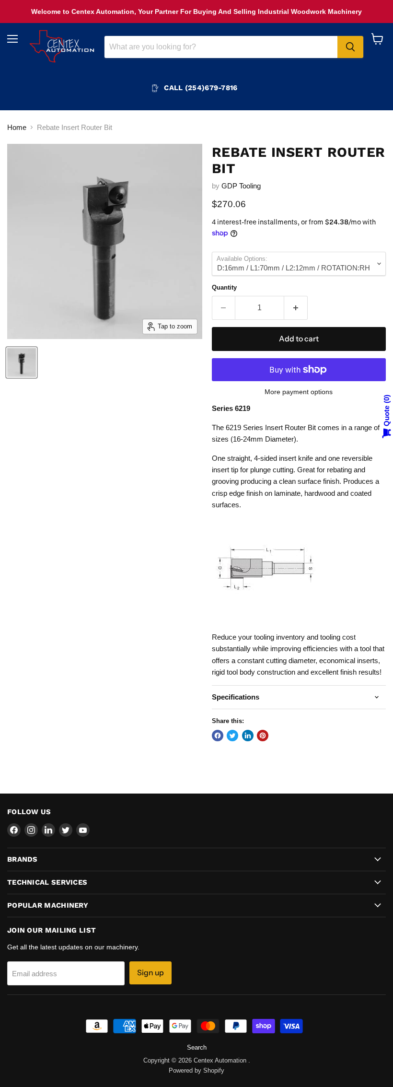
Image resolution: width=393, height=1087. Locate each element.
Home (16, 127)
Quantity (224, 287)
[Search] (350, 47)
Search (197, 1047)
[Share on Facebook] (217, 735)
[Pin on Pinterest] (262, 735)
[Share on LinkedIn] (248, 735)
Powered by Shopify (196, 1070)
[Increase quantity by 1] (296, 308)
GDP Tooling (241, 186)
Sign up (150, 972)
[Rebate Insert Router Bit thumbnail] (21, 362)
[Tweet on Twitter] (232, 735)
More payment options (299, 392)
